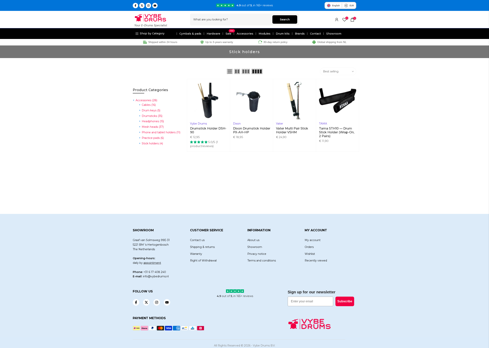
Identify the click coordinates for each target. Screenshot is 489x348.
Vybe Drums (198, 123)
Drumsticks (152, 116)
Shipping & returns (202, 247)
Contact (315, 33)
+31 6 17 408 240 (154, 272)
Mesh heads (153, 127)
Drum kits (283, 33)
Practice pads (153, 138)
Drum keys (151, 110)
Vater (279, 123)
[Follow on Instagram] (148, 5)
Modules (264, 33)
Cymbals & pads (190, 33)
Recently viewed (316, 260)
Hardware (213, 33)
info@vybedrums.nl (156, 276)
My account (313, 240)
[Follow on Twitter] (142, 5)
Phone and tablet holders (161, 132)
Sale (229, 33)
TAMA (323, 123)
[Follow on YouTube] (155, 5)
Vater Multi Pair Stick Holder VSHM (292, 130)
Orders (309, 247)
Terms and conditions (261, 260)
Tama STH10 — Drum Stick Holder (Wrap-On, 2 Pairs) (336, 132)
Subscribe (344, 301)
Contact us (197, 240)
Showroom (333, 33)
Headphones (153, 121)
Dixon (237, 123)
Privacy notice (256, 254)
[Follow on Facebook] (135, 5)
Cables (149, 105)
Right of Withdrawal (203, 260)
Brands (300, 33)
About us (253, 240)
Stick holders (152, 143)
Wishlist (310, 254)
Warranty (196, 254)
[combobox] (231, 19)
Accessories (245, 33)
